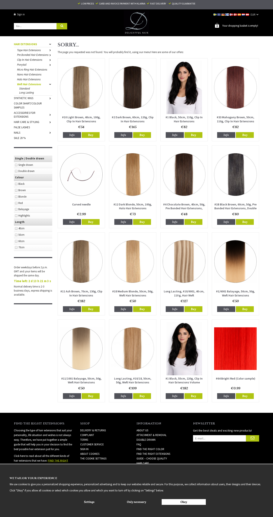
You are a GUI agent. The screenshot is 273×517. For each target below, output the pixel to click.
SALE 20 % (20, 138)
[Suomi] (227, 14)
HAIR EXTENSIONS (25, 44)
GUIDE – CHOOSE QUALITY (151, 458)
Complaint (87, 435)
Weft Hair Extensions (29, 84)
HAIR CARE (142, 463)
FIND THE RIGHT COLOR (150, 449)
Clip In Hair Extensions (29, 60)
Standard (24, 88)
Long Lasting (26, 92)
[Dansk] (236, 14)
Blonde (22, 196)
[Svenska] (215, 14)
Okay (183, 502)
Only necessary (136, 502)
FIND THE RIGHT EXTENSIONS (153, 454)
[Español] (240, 14)
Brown (22, 190)
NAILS (17, 132)
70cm (21, 247)
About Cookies (89, 454)
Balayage (23, 209)
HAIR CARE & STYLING (26, 122)
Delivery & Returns (93, 430)
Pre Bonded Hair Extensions (32, 55)
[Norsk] (231, 14)
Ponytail (21, 64)
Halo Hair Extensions (29, 79)
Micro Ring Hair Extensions (32, 69)
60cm (21, 241)
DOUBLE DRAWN (145, 440)
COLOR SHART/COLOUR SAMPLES (28, 105)
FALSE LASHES (22, 127)
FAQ (138, 444)
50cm (21, 235)
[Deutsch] (223, 14)
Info (72, 135)
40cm (21, 228)
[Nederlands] (244, 14)
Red (20, 203)
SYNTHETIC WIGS (23, 98)
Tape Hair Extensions (29, 50)
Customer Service (92, 444)
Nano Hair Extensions (29, 74)
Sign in (21, 14)
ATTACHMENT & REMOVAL (151, 435)
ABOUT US (142, 430)
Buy (90, 135)
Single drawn (25, 165)
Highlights (24, 215)
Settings (89, 502)
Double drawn (26, 171)
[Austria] (248, 14)
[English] (219, 14)
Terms (84, 440)
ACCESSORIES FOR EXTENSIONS (24, 115)
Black (21, 184)
